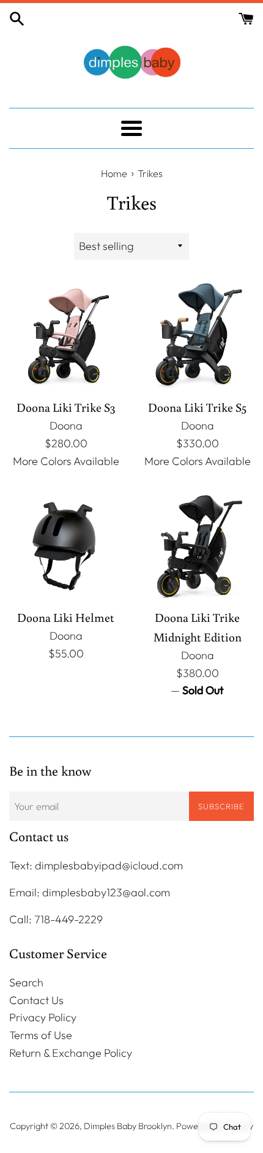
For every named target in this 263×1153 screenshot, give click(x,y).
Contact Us (36, 1000)
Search (26, 982)
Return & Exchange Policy (70, 1053)
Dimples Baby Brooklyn (128, 1126)
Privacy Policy (42, 1017)
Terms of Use (40, 1035)
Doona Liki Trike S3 (66, 407)
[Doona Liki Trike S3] (65, 334)
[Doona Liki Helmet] (65, 545)
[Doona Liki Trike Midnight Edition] (197, 545)
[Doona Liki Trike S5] (197, 334)
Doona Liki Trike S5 (197, 407)
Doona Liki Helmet (65, 617)
